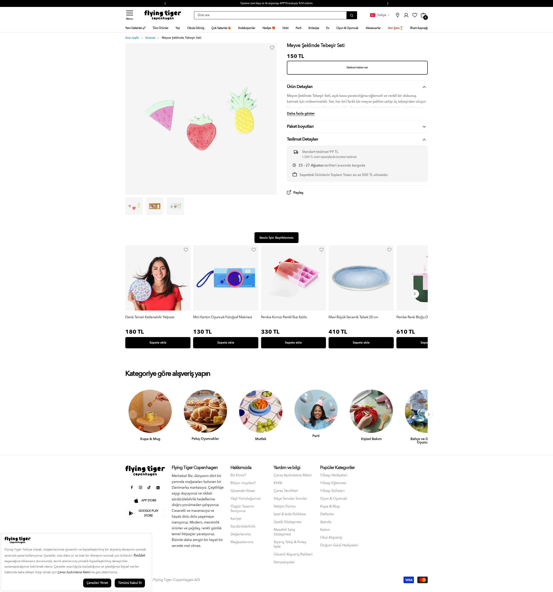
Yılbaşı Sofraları (332, 491)
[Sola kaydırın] (133, 414)
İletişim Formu (285, 506)
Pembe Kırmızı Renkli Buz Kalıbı (284, 317)
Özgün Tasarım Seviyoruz (242, 508)
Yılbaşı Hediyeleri (333, 475)
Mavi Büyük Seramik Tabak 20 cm (353, 317)
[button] (129, 15)
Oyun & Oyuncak (333, 498)
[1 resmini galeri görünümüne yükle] (134, 206)
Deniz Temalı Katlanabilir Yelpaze (149, 317)
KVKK (278, 483)
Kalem (325, 530)
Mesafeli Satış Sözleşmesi (284, 532)
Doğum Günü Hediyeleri (339, 545)
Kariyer (236, 519)
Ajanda (325, 522)
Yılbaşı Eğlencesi (333, 483)
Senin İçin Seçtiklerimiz (276, 237)
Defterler (327, 514)
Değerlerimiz (240, 534)
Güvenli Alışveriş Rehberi (293, 554)
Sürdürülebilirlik (242, 526)
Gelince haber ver (357, 67)
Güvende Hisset (242, 491)
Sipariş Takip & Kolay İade (290, 544)
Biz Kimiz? (238, 475)
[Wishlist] (186, 249)
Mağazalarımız (241, 542)
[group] (158, 297)
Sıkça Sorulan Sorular (290, 498)
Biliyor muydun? (243, 483)
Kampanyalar (284, 562)
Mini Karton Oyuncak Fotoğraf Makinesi (222, 317)
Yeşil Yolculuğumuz (245, 498)
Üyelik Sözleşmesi (287, 522)
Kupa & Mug (330, 506)
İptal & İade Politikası (290, 514)
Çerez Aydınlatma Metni (292, 475)
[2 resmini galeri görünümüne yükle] (154, 206)
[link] (397, 15)
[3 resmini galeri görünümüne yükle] (175, 206)
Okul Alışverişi (331, 537)
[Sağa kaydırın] (428, 414)
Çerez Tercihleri (286, 491)
